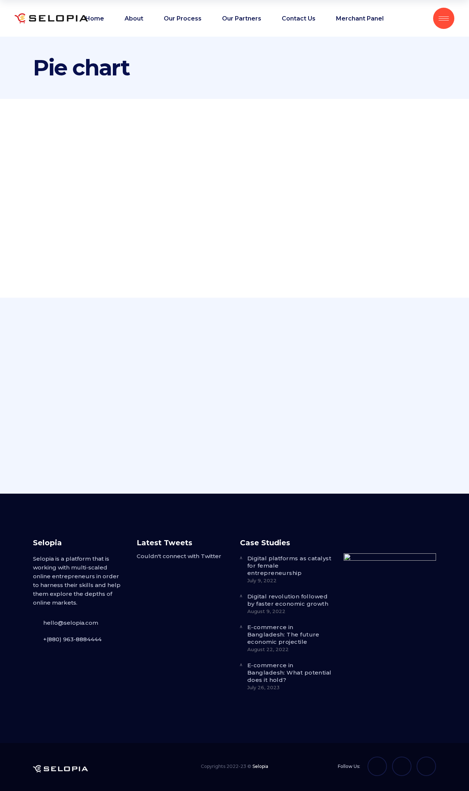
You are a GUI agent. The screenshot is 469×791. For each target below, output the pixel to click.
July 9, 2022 (262, 580)
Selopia (260, 766)
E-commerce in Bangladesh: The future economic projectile (283, 634)
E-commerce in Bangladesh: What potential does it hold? (289, 672)
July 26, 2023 (263, 687)
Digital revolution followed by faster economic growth (287, 600)
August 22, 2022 (268, 649)
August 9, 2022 (266, 611)
